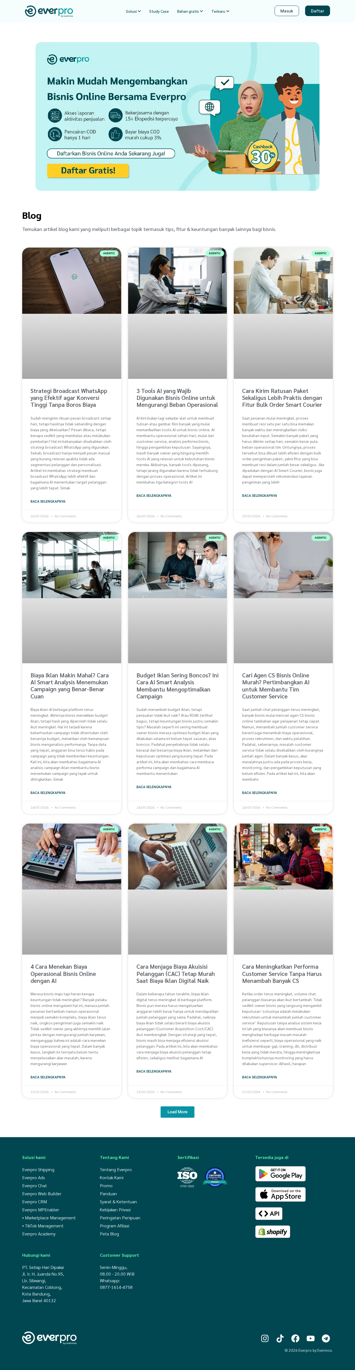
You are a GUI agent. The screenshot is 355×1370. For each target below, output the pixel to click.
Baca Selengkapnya (48, 501)
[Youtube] (311, 1338)
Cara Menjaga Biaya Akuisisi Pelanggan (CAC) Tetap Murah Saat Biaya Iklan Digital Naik (175, 973)
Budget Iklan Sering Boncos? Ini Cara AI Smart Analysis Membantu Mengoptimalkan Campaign (177, 685)
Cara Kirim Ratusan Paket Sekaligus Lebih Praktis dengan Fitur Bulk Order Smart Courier (282, 397)
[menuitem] (133, 11)
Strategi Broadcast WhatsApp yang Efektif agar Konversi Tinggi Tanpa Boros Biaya (69, 397)
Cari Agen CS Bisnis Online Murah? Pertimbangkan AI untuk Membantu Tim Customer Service (276, 685)
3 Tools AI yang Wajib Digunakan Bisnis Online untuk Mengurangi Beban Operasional (177, 397)
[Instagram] (265, 1338)
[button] (177, 1112)
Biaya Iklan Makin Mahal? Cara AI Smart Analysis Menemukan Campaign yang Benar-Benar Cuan (70, 685)
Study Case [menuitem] (159, 11)
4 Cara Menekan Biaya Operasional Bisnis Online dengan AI (63, 973)
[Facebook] (295, 1338)
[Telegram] (326, 1338)
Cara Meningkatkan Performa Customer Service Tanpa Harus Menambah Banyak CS (282, 973)
